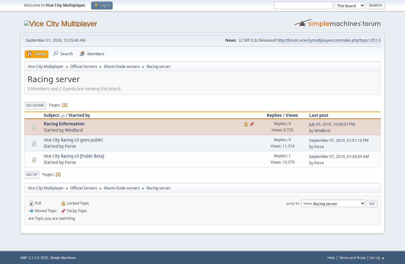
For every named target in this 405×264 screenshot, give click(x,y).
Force (70, 146)
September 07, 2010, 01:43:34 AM (339, 156)
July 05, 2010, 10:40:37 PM (332, 124)
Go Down (35, 105)
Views (292, 115)
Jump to (292, 203)
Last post (318, 115)
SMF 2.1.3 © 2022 (34, 258)
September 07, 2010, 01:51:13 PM (339, 140)
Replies (274, 115)
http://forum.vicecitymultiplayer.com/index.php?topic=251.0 (329, 40)
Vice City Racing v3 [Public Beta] (74, 156)
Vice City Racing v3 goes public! (73, 140)
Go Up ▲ (377, 257)
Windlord (74, 130)
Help (331, 257)
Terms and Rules (352, 257)
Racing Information (64, 124)
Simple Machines (63, 258)
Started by (79, 115)
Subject (51, 115)
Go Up (31, 174)
